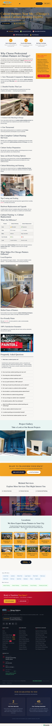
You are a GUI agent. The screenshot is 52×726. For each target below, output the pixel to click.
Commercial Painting (23, 635)
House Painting (33, 585)
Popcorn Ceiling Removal (24, 641)
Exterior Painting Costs (9, 639)
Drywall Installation (23, 643)
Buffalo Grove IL (32, 553)
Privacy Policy (23, 680)
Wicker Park (19, 575)
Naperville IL (45, 553)
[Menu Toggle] (19, 3)
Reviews (4, 645)
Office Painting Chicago (40, 639)
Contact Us (5, 649)
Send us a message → (10, 666)
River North (35, 575)
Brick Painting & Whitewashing (42, 647)
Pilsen (31, 578)
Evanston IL (6, 541)
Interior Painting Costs (9, 637)
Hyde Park (19, 578)
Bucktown (26, 578)
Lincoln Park (5, 575)
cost (16, 81)
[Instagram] (7, 624)
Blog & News (5, 647)
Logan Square (28, 575)
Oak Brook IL (45, 541)
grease (2, 202)
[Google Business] (13, 624)
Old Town (12, 578)
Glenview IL (19, 553)
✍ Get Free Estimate (34, 472)
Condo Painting (25, 585)
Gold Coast (5, 578)
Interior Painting (6, 585)
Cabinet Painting (22, 637)
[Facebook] (4, 624)
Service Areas (9, 683)
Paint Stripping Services (40, 649)
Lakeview (13, 575)
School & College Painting (41, 645)
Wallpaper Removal (23, 649)
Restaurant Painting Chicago (41, 637)
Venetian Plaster (22, 645)
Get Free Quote (10, 601)
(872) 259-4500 (23, 601)
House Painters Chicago (9, 635)
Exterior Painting (15, 585)
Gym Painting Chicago (40, 643)
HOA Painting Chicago (40, 635)
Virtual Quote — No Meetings (8, 643)
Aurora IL (32, 541)
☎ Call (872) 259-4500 (18, 472)
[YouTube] (10, 624)
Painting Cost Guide (43, 585)
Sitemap (4, 683)
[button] (1, 442)
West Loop (42, 575)
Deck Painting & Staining (24, 639)
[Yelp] (16, 624)
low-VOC (6, 321)
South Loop (37, 578)
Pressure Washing (22, 647)
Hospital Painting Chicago (41, 641)
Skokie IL (19, 541)
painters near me (28, 60)
